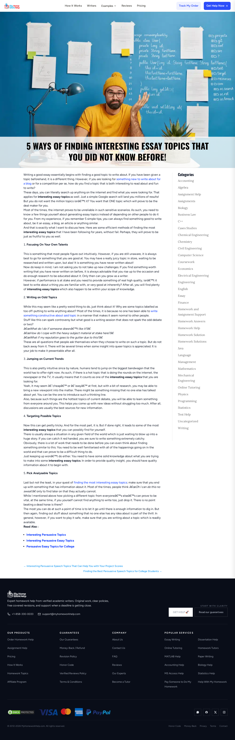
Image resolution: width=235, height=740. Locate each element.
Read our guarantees (211, 612)
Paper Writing (205, 656)
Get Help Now (215, 5)
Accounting (186, 180)
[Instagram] (224, 712)
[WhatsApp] (197, 712)
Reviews (127, 5)
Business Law (187, 214)
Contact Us (118, 648)
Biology (183, 208)
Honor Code (67, 664)
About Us (117, 639)
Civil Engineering (190, 248)
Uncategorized (188, 421)
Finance (183, 302)
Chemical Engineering (193, 235)
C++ (180, 221)
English (183, 289)
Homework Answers (191, 321)
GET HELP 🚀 (181, 612)
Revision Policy (68, 656)
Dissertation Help (208, 639)
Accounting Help (174, 664)
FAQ (114, 656)
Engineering (186, 282)
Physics (183, 394)
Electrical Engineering (193, 275)
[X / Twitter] (215, 712)
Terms (213, 726)
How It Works (73, 5)
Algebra (183, 187)
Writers (91, 5)
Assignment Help (189, 194)
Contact (223, 726)
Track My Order (188, 5)
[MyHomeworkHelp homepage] (19, 6)
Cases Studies (187, 228)
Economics (185, 268)
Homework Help (189, 328)
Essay (181, 296)
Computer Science (191, 255)
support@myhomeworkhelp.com (61, 614)
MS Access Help (174, 673)
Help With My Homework (212, 681)
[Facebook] (206, 712)
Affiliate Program (16, 681)
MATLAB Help (172, 656)
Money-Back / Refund (72, 648)
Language (184, 355)
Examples (107, 6)
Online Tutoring (189, 387)
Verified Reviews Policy (73, 673)
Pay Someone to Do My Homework (177, 684)
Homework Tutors (208, 648)
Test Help (184, 414)
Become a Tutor (121, 681)
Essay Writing (172, 639)
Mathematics (187, 368)
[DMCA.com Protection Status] (21, 712)
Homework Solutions (192, 341)
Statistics (184, 407)
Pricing (141, 5)
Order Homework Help (20, 639)
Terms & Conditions (71, 681)
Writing (183, 428)
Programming (187, 401)
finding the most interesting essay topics (100, 482)
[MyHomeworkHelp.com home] (16, 594)
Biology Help (205, 664)
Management (187, 362)
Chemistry (185, 241)
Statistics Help (206, 673)
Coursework (186, 262)
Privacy (203, 726)
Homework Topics (17, 673)
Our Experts (119, 673)
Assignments (186, 201)
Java (180, 348)
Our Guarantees (69, 639)
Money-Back (190, 726)
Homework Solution (191, 335)
